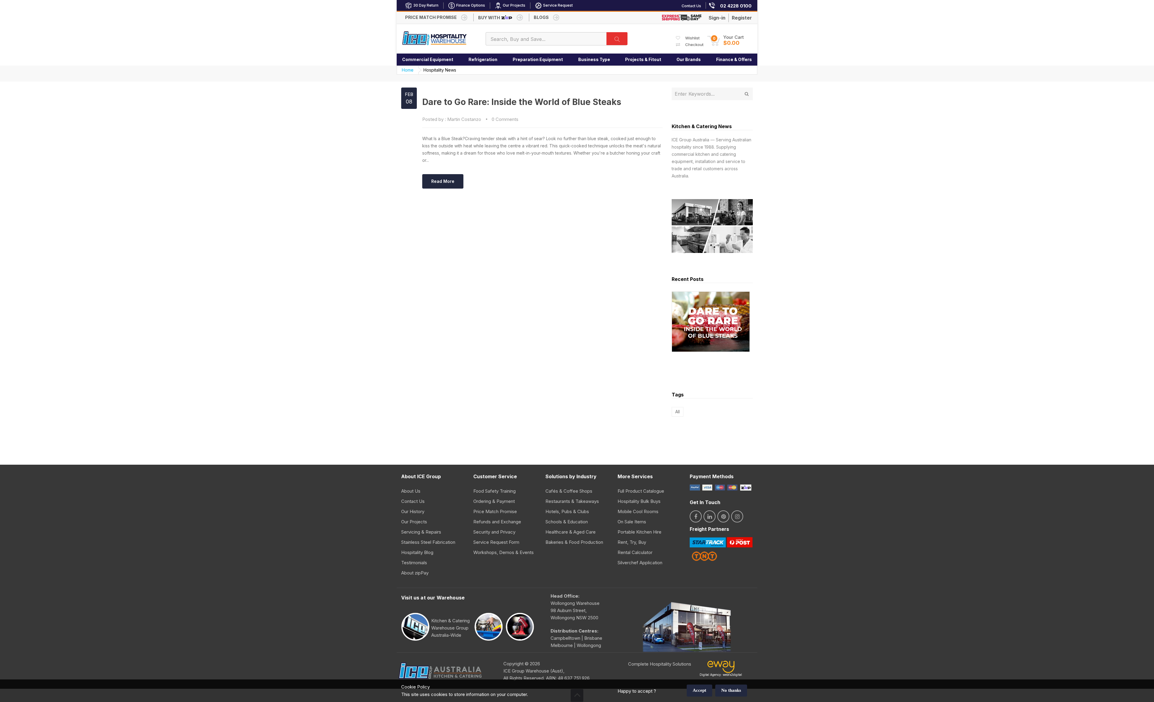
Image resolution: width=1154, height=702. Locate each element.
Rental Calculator (635, 552)
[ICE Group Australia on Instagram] (737, 516)
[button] (725, 40)
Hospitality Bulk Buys (639, 501)
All (677, 411)
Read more (442, 181)
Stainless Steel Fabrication (428, 542)
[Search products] (616, 38)
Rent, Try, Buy (632, 542)
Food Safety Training (494, 491)
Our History (412, 511)
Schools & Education (566, 522)
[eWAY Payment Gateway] (720, 668)
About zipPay (415, 573)
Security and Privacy (494, 532)
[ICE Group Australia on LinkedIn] (710, 516)
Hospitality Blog (417, 552)
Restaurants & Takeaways (572, 501)
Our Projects (414, 522)
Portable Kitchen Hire (639, 532)
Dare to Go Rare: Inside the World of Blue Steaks (521, 102)
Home (408, 69)
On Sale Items (632, 522)
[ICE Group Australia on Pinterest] (723, 516)
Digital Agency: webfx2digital (721, 674)
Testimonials (414, 562)
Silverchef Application (640, 562)
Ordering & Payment (494, 501)
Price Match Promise (495, 511)
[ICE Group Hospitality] (434, 38)
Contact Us (413, 501)
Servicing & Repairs (421, 532)
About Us (410, 491)
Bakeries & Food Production (574, 542)
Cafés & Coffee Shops (568, 491)
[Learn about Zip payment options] (745, 487)
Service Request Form (496, 542)
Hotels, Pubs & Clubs (567, 511)
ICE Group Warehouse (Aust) (533, 671)
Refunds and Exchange (497, 522)
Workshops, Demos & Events (503, 552)
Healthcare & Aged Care (570, 532)
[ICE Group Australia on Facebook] (696, 516)
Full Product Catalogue (641, 491)
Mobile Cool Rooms (638, 511)
